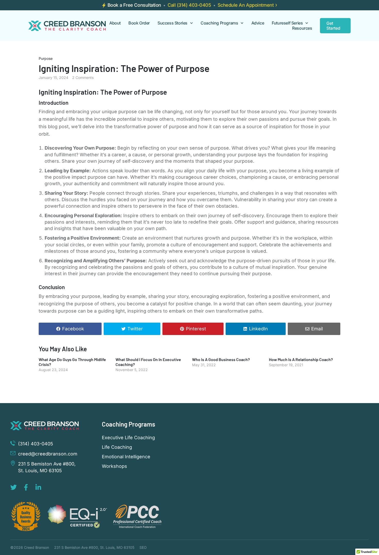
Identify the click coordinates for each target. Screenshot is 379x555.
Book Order (139, 23)
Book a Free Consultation (134, 5)
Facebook (73, 328)
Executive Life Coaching (128, 437)
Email (317, 328)
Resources (302, 28)
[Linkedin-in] (38, 487)
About (115, 23)
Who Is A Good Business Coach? (221, 359)
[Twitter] (13, 487)
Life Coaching (117, 447)
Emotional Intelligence (126, 456)
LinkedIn (258, 328)
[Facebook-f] (26, 487)
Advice (257, 23)
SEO (143, 547)
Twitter (135, 328)
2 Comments (83, 77)
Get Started (333, 26)
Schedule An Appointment (246, 5)
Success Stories (172, 23)
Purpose (46, 58)
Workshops (114, 466)
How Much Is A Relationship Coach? (301, 359)
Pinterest (196, 328)
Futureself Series (287, 23)
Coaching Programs (219, 23)
